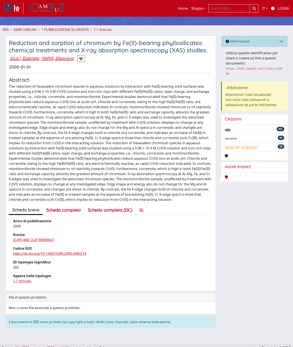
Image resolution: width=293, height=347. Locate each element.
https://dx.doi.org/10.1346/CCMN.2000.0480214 (49, 253)
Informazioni (239, 41)
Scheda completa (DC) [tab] (110, 210)
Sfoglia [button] (196, 8)
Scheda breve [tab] (25, 209)
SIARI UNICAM (25, 29)
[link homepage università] (47, 8)
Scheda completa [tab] (63, 210)
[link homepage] (13, 8)
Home (183, 8)
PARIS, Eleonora (57, 58)
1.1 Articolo (103, 29)
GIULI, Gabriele (24, 58)
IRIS (6, 29)
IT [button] (263, 8)
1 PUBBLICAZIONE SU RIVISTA (65, 29)
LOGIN (283, 8)
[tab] (142, 210)
